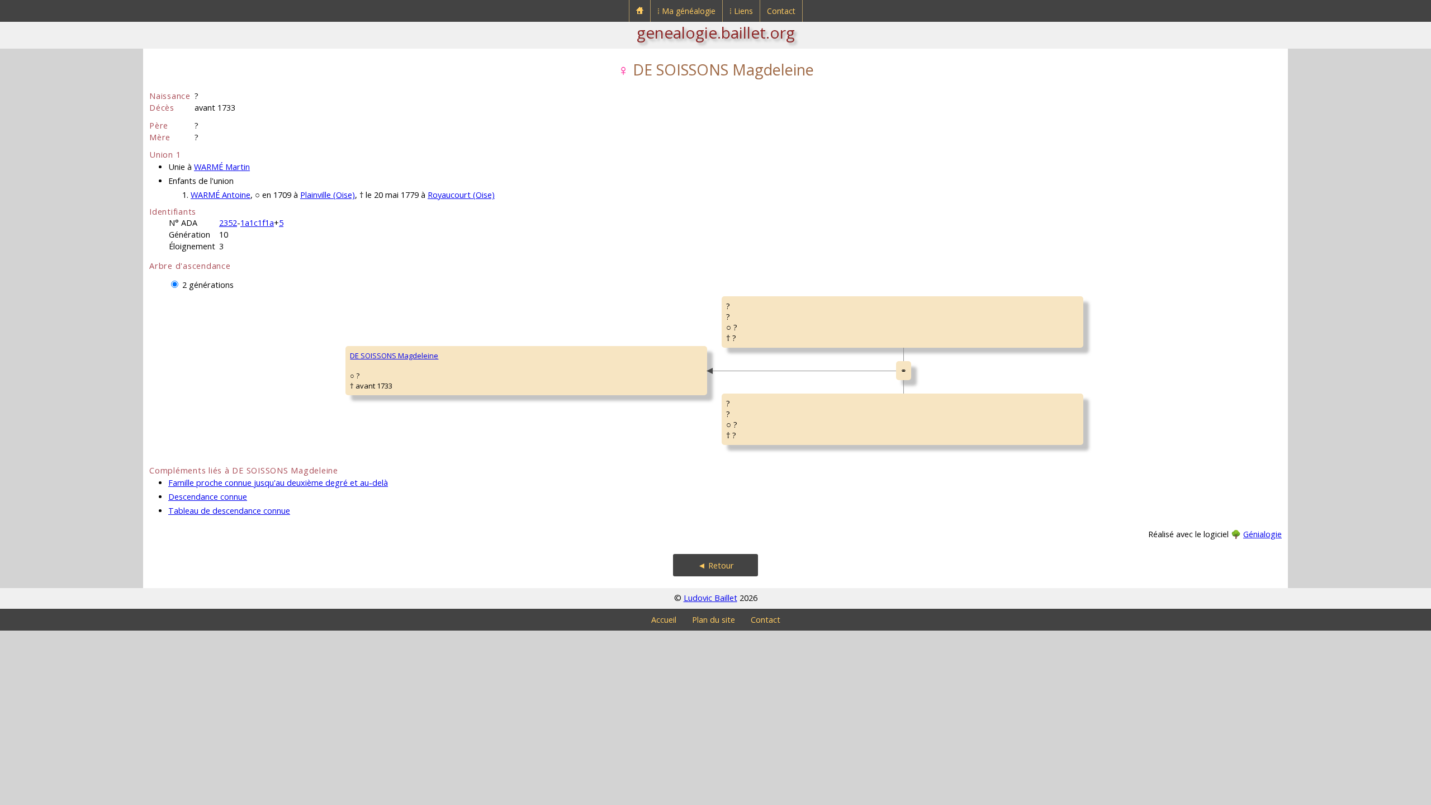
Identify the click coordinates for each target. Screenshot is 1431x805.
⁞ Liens (741, 11)
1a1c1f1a (257, 222)
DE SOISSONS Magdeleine (394, 356)
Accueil (663, 619)
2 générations (208, 285)
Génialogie (1262, 534)
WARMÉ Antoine (220, 195)
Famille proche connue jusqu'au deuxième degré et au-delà (278, 482)
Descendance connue (207, 496)
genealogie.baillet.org (716, 32)
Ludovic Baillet (710, 598)
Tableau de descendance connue (229, 510)
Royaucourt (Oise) (461, 195)
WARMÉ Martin (222, 167)
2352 (228, 222)
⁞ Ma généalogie (686, 11)
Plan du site (713, 619)
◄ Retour (716, 565)
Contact (781, 11)
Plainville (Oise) (327, 195)
